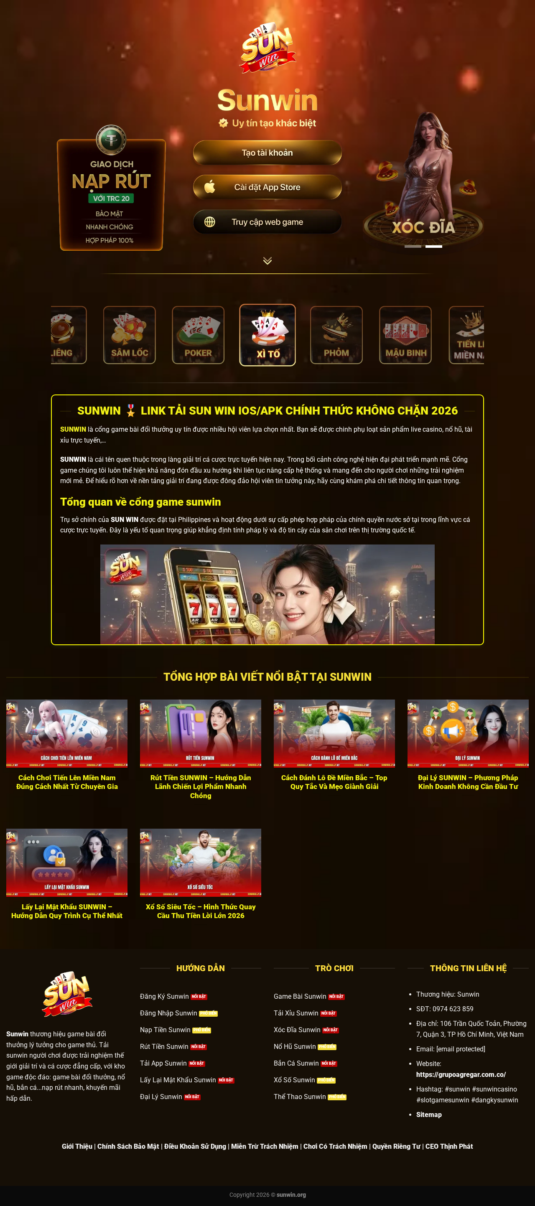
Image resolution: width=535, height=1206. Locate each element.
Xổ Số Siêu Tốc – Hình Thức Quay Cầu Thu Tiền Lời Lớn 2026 (201, 911)
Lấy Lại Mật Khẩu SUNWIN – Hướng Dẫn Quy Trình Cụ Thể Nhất (66, 911)
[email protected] (460, 1049)
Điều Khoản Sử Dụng (195, 1146)
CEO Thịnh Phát (449, 1146)
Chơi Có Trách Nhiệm (335, 1146)
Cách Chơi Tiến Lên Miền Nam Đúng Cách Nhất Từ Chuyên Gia (67, 782)
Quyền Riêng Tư (396, 1146)
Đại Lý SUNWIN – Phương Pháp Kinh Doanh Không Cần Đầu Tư (468, 782)
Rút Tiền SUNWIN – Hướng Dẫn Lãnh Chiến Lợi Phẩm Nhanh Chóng (200, 787)
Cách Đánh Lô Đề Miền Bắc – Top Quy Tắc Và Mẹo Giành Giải (334, 782)
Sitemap (429, 1115)
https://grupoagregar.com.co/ (461, 1075)
